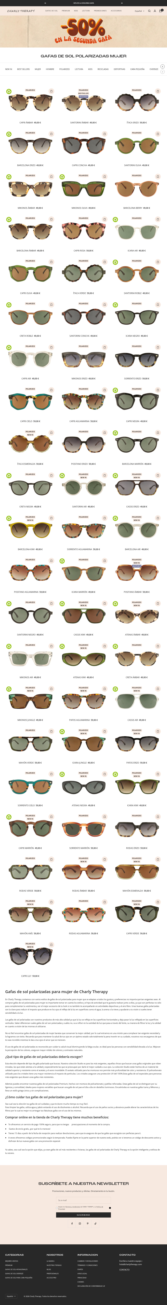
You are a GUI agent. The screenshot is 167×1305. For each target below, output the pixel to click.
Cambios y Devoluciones (87, 1261)
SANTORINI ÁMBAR (79, 122)
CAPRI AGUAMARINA (79, 421)
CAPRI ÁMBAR (26, 122)
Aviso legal (82, 1273)
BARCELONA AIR (133, 549)
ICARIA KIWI (132, 805)
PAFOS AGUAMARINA (79, 720)
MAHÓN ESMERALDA (133, 890)
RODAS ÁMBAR (79, 890)
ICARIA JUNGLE (79, 762)
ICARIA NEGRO (133, 335)
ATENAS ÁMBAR (132, 634)
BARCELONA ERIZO (26, 165)
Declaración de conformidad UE (91, 1286)
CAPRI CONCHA (79, 165)
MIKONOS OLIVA (79, 208)
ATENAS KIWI (79, 677)
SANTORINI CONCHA (79, 335)
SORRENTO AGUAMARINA (79, 549)
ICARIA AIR (133, 250)
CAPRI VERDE (132, 933)
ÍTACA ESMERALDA (26, 464)
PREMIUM (8, 1265)
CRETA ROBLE (26, 335)
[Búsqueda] (149, 11)
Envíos (80, 1269)
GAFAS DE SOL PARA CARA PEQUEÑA (18, 1278)
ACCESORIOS (116, 11)
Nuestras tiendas (54, 1265)
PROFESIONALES (53, 1273)
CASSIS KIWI (79, 634)
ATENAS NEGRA (79, 805)
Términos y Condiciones (72, 1207)
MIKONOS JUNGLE (26, 720)
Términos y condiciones (87, 1265)
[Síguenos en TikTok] (95, 1223)
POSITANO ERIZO (79, 464)
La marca (50, 1261)
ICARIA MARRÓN (79, 592)
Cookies (80, 1282)
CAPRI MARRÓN (26, 848)
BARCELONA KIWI (26, 549)
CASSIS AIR (133, 720)
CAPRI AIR (26, 378)
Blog (49, 1269)
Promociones (100, 11)
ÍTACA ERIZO (133, 122)
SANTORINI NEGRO (26, 634)
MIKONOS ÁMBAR (26, 208)
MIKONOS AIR (26, 677)
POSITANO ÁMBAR (133, 592)
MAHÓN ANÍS (26, 933)
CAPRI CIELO (26, 421)
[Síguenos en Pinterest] (87, 1223)
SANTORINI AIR (79, 506)
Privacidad (82, 1278)
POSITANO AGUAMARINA (26, 592)
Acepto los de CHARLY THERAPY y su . (80, 1208)
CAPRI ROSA (79, 250)
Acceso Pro (51, 1278)
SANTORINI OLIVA (132, 165)
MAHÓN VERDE (26, 762)
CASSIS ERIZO (132, 506)
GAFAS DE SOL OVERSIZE (14, 1273)
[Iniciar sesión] (155, 11)
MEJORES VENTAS (11, 1261)
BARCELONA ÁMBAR (26, 250)
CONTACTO (124, 1269)
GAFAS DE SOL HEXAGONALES (16, 1269)
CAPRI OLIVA (26, 293)
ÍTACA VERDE (79, 293)
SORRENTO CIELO (26, 805)
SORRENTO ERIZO (132, 378)
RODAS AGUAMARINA (79, 933)
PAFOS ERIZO (132, 762)
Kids (76, 11)
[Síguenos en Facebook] (72, 1223)
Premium (66, 11)
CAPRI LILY (26, 976)
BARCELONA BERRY (132, 208)
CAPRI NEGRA (132, 421)
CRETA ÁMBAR (133, 677)
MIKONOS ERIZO (79, 378)
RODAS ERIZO (132, 848)
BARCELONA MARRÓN (132, 464)
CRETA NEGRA (26, 506)
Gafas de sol (51, 11)
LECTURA (86, 11)
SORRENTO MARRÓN (79, 848)
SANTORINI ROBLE (133, 293)
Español (138, 11)
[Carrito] (160, 11)
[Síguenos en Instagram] (80, 1223)
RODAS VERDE (26, 890)
